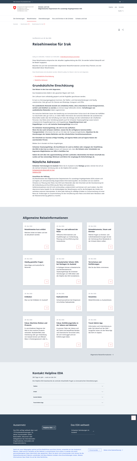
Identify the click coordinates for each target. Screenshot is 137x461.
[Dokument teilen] (123, 30)
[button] (19, 18)
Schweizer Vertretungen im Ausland (80, 431)
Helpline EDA (36, 172)
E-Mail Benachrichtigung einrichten (70, 57)
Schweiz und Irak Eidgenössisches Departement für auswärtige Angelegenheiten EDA (60, 8)
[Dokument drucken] (119, 30)
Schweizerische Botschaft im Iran (43, 170)
